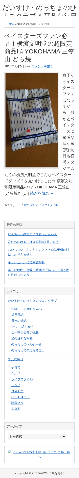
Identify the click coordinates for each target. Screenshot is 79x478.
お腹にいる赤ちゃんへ (26, 309)
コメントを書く (42, 66)
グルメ (34, 205)
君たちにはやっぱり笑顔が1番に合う (33, 242)
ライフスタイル (48, 205)
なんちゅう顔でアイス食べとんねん (32, 234)
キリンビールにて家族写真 (26, 262)
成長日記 (17, 315)
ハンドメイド (20, 397)
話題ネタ (17, 403)
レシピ (15, 385)
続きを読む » (41, 193)
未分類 (15, 409)
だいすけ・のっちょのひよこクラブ (32, 300)
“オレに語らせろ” (23, 326)
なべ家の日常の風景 (25, 332)
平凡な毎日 (15, 359)
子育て (25, 205)
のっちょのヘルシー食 (26, 344)
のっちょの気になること (28, 350)
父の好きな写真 (22, 338)
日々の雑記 (19, 320)
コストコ (17, 391)
